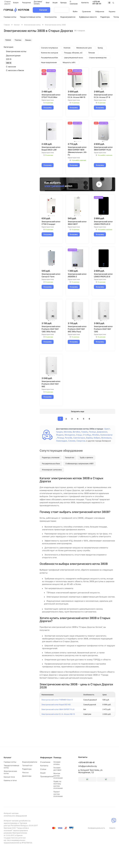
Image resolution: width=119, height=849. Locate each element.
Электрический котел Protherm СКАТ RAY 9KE (51, 384)
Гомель (84, 432)
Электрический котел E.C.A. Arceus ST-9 (103, 96)
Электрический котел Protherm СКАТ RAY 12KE (103, 329)
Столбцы (87, 435)
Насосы (25, 772)
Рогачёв (68, 438)
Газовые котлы (10, 762)
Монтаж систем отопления (58, 775)
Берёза (89, 438)
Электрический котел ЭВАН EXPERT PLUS (103, 148)
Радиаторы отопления (50, 457)
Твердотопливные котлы (11, 766)
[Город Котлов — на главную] (16, 10)
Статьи (43, 769)
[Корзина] (112, 8)
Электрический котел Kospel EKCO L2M (51, 148)
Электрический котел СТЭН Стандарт (51, 222)
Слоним (71, 441)
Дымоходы (26, 776)
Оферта (112, 828)
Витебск (76, 432)
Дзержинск (102, 432)
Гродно (59, 432)
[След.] (95, 419)
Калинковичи (106, 435)
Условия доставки (57, 769)
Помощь (57, 757)
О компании (45, 762)
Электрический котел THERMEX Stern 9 (57, 700)
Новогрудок (61, 441)
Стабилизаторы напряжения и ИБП (79, 464)
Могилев (68, 432)
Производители (46, 776)
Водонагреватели (29, 762)
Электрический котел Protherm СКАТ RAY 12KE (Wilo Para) (51, 329)
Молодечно (70, 435)
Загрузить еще (77, 411)
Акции (43, 773)
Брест (107, 429)
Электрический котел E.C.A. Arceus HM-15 (77, 96)
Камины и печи (10, 780)
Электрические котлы (32, 25)
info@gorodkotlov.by (87, 766)
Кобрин (97, 438)
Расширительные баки (51, 464)
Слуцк (79, 435)
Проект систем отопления (58, 794)
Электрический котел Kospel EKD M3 (56, 704)
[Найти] (65, 10)
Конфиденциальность (96, 828)
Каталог (17, 25)
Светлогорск (79, 438)
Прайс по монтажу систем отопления (58, 784)
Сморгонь (81, 441)
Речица (60, 438)
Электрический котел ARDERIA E (77, 275)
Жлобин (95, 435)
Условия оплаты (56, 763)
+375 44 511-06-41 (97, 3)
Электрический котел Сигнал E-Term (51, 275)
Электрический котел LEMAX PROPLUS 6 (103, 275)
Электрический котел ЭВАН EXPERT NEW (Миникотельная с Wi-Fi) (77, 151)
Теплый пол (69, 457)
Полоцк (92, 432)
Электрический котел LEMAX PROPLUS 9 (103, 222)
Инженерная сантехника (52, 470)
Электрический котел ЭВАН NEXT (77, 222)
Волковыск (106, 438)
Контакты (44, 765)
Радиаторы (26, 769)
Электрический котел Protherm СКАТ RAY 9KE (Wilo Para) (77, 329)
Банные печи (9, 777)
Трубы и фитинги (86, 457)
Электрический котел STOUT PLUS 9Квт (51, 96)
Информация (46, 757)
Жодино (60, 435)
